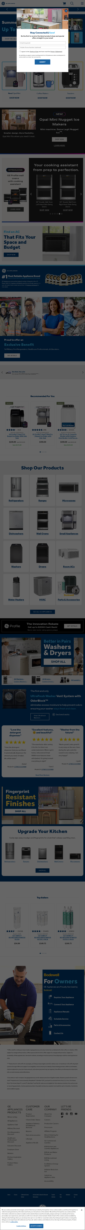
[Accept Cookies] (81, 1210)
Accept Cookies (36, 1226)
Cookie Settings (21, 1226)
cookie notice (14, 1222)
